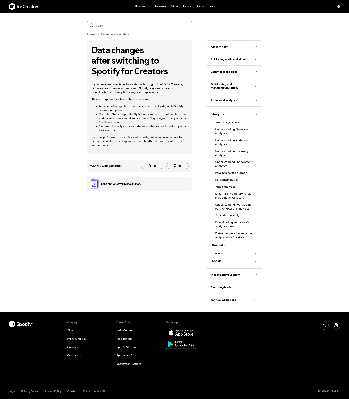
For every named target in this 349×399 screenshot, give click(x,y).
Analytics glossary (227, 122)
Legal (12, 391)
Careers (72, 347)
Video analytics (225, 187)
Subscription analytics (229, 215)
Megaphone (124, 339)
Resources (161, 6)
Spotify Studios (126, 347)
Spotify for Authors (128, 364)
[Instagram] (336, 325)
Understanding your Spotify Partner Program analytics (233, 206)
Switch (201, 6)
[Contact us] (186, 184)
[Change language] (338, 6)
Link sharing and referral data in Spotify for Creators (234, 195)
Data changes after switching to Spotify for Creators (234, 235)
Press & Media (76, 339)
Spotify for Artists (127, 355)
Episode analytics (226, 180)
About (71, 330)
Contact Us (74, 355)
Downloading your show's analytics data (232, 224)
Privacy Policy (53, 391)
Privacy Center (30, 391)
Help (212, 6)
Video (174, 6)
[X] (324, 325)
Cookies (72, 391)
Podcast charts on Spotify (231, 173)
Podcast (188, 6)
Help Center (124, 330)
